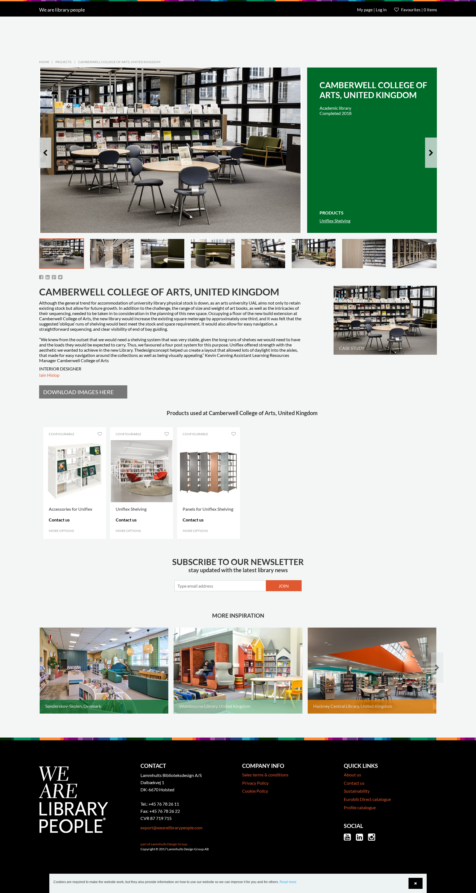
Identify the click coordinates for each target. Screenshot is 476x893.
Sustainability (357, 791)
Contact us (354, 783)
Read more (288, 882)
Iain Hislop (49, 375)
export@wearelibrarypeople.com (171, 827)
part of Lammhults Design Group (163, 844)
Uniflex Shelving (335, 220)
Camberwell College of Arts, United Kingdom (119, 62)
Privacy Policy (255, 783)
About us (352, 774)
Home (44, 62)
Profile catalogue (360, 807)
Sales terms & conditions (265, 774)
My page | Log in (372, 9)
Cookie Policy (255, 791)
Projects (63, 62)
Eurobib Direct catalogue (367, 799)
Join (283, 585)
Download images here (78, 392)
